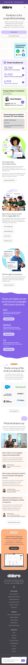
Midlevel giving (14, 622)
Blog (14, 632)
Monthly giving (14, 620)
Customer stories (14, 640)
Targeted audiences (14, 599)
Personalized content (14, 602)
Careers (14, 651)
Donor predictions (14, 594)
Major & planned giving (14, 625)
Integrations (14, 607)
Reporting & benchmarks (14, 596)
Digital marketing (14, 617)
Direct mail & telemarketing (14, 614)
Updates (14, 648)
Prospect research (14, 605)
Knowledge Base (14, 643)
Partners (14, 646)
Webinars (14, 638)
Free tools (14, 635)
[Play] (14, 440)
